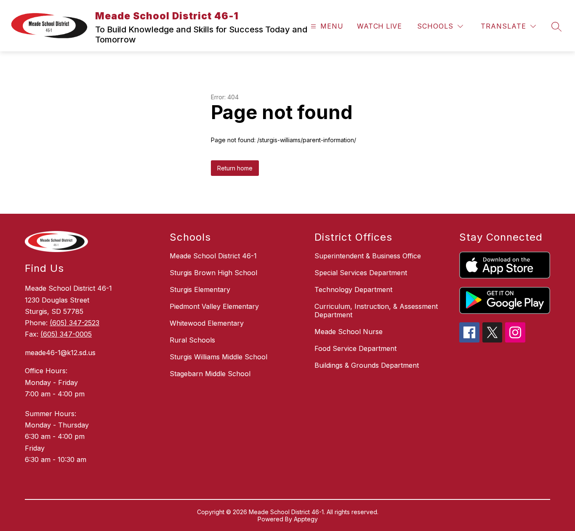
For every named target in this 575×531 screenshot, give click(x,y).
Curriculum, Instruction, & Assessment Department (376, 310)
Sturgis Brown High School (213, 272)
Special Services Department (360, 272)
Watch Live (379, 26)
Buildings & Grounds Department (366, 365)
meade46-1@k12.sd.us (60, 352)
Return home (235, 168)
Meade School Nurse (348, 331)
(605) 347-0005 (66, 334)
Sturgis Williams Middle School (218, 357)
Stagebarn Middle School (210, 373)
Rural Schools (192, 340)
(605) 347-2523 (74, 323)
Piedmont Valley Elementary (214, 306)
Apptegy (306, 519)
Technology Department (353, 289)
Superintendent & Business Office (367, 256)
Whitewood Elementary (207, 323)
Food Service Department (355, 348)
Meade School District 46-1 (213, 256)
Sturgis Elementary (200, 289)
